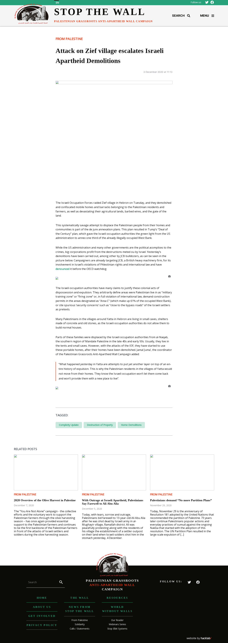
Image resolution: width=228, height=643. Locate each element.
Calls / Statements (79, 628)
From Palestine (69, 38)
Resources (117, 597)
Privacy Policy (42, 625)
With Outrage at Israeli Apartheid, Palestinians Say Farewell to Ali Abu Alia (112, 502)
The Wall (79, 597)
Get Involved (42, 616)
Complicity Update (69, 424)
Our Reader (117, 620)
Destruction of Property (100, 424)
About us (42, 607)
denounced (62, 269)
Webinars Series (117, 624)
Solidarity (80, 624)
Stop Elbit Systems (117, 628)
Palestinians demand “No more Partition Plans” (181, 500)
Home (42, 597)
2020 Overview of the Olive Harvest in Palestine (45, 500)
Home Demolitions (131, 424)
